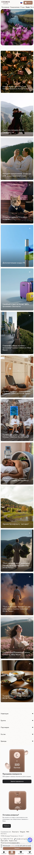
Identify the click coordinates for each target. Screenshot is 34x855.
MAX (27, 832)
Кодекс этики (13, 841)
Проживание (5, 7)
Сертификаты (21, 853)
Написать (7, 826)
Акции (28, 7)
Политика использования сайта (10, 843)
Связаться (29, 853)
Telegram (22, 832)
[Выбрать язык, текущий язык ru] (21, 3)
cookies (13, 846)
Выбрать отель (12, 853)
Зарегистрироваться (17, 781)
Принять (17, 848)
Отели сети (4, 853)
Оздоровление (15, 7)
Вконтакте (15, 832)
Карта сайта (4, 841)
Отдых (22, 7)
